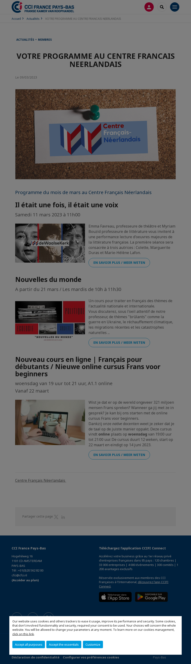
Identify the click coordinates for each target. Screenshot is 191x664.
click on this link (23, 634)
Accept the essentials (64, 644)
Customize (92, 644)
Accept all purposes (28, 644)
